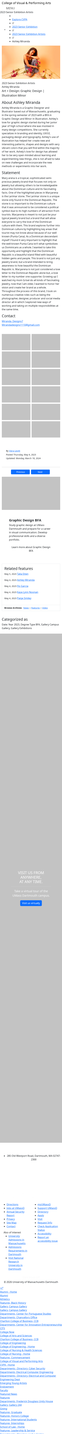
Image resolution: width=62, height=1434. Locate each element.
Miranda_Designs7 (12, 321)
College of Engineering (13, 1343)
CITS (2, 1328)
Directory (43, 1211)
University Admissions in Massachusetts (17, 1239)
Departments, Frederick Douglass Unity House (26, 1401)
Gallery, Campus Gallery (13, 1306)
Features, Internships (12, 1423)
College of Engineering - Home (17, 1346)
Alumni (4, 1295)
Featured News (8, 1394)
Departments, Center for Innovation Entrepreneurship (31, 1324)
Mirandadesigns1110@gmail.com (21, 325)
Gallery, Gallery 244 (11, 1405)
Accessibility (44, 1233)
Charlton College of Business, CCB (19, 1321)
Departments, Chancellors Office (18, 1317)
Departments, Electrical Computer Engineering (26, 1372)
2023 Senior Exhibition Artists (28, 34)
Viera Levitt (14, 450)
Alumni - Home (8, 1292)
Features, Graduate (11, 1412)
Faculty (4, 1390)
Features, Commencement (15, 1357)
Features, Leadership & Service (17, 1430)
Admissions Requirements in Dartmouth (17, 1250)
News (26, 607)
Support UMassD (47, 1208)
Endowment (7, 1386)
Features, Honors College (14, 1416)
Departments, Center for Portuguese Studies (25, 1313)
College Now (7, 1332)
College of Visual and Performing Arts (21, 1361)
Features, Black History (13, 1302)
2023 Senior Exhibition (24, 26)
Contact (11, 1226)
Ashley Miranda (26, 580)
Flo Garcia (22, 586)
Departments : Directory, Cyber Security (22, 1368)
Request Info (45, 1222)
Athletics (5, 1299)
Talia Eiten (22, 574)
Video (45, 607)
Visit (40, 1219)
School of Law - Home (12, 1427)
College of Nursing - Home (15, 1354)
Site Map (12, 1222)
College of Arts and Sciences (16, 1335)
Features (35, 607)
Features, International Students (18, 1419)
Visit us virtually (31, 903)
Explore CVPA (19, 19)
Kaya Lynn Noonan (27, 592)
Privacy (11, 1219)
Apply (41, 1215)
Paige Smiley (24, 598)
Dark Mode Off (31, 1277)
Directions (12, 1204)
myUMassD (44, 1204)
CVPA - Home (7, 1365)
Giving (3, 1408)
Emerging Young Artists (13, 1383)
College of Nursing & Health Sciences (21, 1350)
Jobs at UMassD (16, 1208)
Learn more (31, 548)
